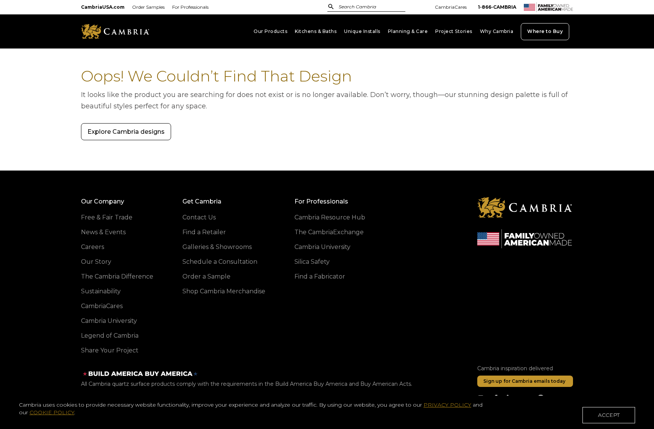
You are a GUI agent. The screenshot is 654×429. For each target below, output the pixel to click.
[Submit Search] (331, 6)
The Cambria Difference (117, 276)
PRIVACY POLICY (447, 404)
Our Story (96, 261)
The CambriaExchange (329, 232)
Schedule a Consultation (219, 261)
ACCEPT (609, 415)
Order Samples (148, 7)
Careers (92, 247)
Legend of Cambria (110, 335)
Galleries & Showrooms (217, 247)
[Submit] (331, 6)
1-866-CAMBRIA (497, 7)
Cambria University (109, 320)
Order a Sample (206, 276)
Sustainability (101, 291)
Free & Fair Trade (106, 217)
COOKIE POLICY (52, 412)
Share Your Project (110, 350)
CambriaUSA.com (103, 7)
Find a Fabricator (319, 276)
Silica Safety (312, 261)
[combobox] (374, 7)
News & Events (103, 232)
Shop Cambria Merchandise (223, 291)
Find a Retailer (204, 232)
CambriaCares (451, 7)
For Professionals (190, 7)
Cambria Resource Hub (329, 217)
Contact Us (199, 217)
